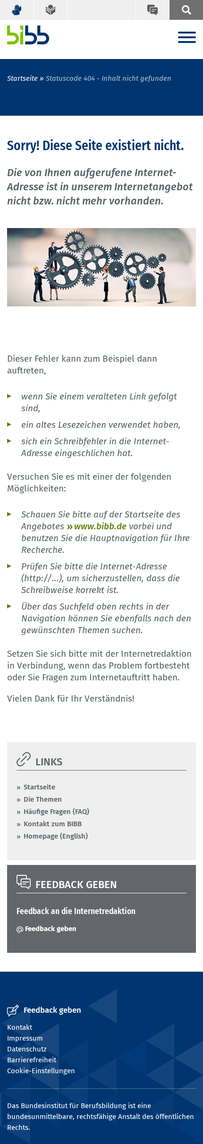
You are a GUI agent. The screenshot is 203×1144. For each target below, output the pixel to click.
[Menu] (187, 38)
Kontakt (19, 1027)
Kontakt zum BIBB (53, 824)
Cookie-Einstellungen (41, 1071)
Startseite (22, 78)
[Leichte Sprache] (51, 10)
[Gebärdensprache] (17, 10)
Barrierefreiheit (31, 1060)
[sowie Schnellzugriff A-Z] (186, 10)
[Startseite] (28, 34)
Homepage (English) (56, 836)
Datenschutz (27, 1049)
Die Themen (43, 799)
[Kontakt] (152, 10)
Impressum (25, 1038)
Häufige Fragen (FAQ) (56, 811)
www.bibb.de (100, 526)
